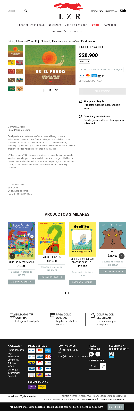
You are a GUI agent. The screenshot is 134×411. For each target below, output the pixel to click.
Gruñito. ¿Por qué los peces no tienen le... (82, 260)
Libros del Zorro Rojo (31, 25)
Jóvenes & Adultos (76, 25)
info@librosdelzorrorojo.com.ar (75, 356)
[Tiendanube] (22, 397)
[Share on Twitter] (50, 90)
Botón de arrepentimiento (113, 399)
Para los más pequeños (65, 41)
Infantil (95, 25)
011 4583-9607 (70, 350)
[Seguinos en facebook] (97, 354)
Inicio (11, 41)
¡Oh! (113, 252)
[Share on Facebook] (44, 90)
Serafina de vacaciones (21, 262)
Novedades (55, 25)
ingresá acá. (93, 399)
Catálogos (110, 25)
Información (59, 32)
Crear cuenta (97, 11)
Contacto (76, 32)
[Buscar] (26, 11)
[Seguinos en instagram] (91, 354)
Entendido (116, 407)
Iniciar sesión (111, 11)
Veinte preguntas (52, 257)
